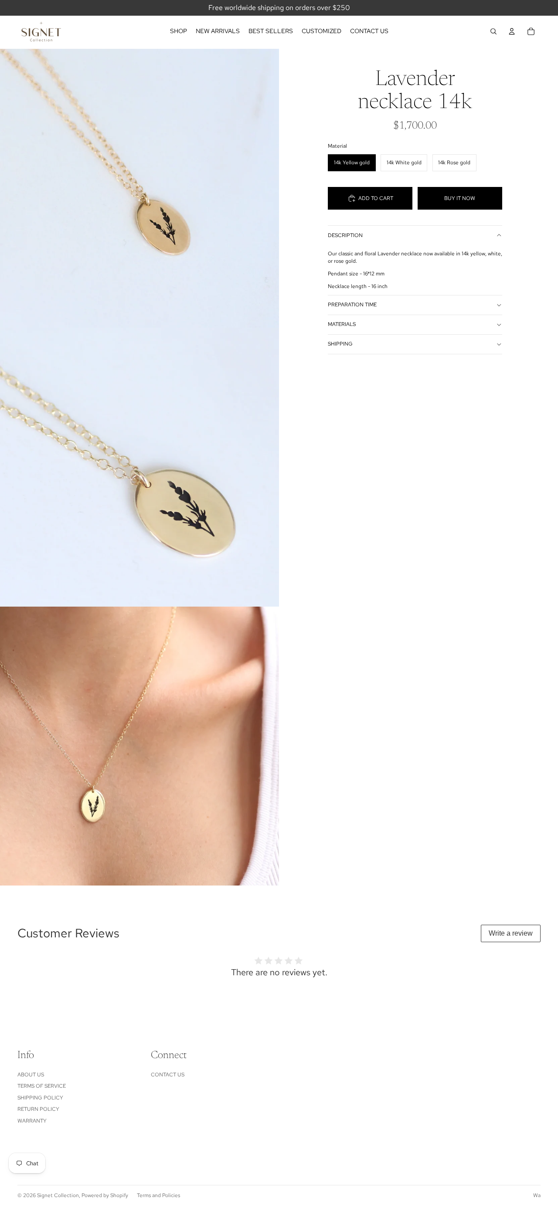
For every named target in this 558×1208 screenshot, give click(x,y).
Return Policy (38, 1109)
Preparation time (352, 304)
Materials (342, 324)
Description (345, 235)
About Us (30, 1074)
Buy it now (459, 198)
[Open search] (493, 31)
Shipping (340, 343)
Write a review (511, 933)
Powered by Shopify (105, 1195)
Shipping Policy (40, 1097)
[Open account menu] (511, 31)
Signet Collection (58, 1195)
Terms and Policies (158, 1195)
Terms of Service (41, 1085)
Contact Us (167, 1074)
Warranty (32, 1120)
